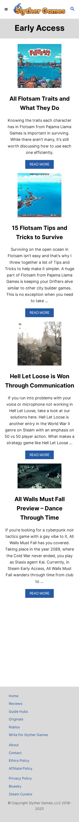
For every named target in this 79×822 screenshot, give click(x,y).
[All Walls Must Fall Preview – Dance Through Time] (39, 478)
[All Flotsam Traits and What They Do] (39, 68)
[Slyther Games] (39, 9)
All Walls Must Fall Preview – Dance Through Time (39, 508)
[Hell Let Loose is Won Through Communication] (39, 345)
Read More (41, 165)
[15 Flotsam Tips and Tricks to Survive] (39, 197)
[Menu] (6, 9)
